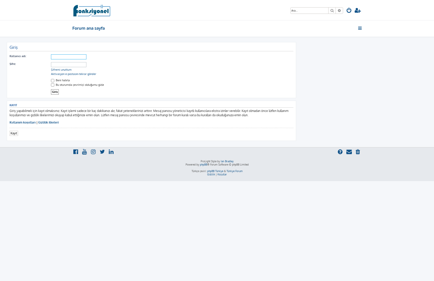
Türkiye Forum (235, 171)
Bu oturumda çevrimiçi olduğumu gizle (79, 85)
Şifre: (13, 64)
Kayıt (14, 133)
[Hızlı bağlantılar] (360, 28)
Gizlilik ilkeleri (48, 122)
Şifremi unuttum (61, 69)
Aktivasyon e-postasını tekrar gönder (73, 74)
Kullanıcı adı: (18, 56)
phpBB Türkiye (215, 171)
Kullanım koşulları (23, 122)
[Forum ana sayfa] (91, 10)
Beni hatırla (62, 80)
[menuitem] (349, 11)
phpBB (203, 164)
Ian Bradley (227, 161)
